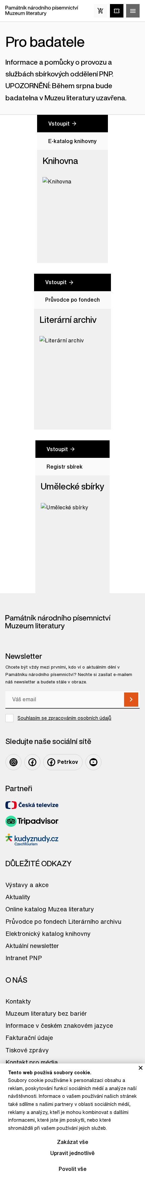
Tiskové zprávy (27, 1050)
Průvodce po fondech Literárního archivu (63, 921)
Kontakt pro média (31, 1062)
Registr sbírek (65, 466)
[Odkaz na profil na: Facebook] (32, 762)
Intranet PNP (23, 958)
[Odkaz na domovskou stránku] (41, 11)
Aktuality (17, 897)
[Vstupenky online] (116, 11)
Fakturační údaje (29, 1038)
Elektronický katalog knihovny (48, 934)
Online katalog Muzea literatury (49, 909)
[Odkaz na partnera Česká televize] (31, 805)
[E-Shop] (100, 11)
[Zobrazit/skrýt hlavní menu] (133, 11)
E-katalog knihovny (72, 141)
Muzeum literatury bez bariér (46, 1013)
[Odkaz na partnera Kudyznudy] (31, 839)
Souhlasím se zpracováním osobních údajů (64, 718)
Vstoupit (58, 123)
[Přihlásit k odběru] (131, 699)
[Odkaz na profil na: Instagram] (13, 762)
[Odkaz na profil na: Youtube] (93, 762)
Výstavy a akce (27, 885)
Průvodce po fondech (72, 299)
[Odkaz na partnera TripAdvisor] (31, 821)
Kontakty (18, 1001)
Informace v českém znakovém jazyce (59, 1025)
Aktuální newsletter (32, 946)
